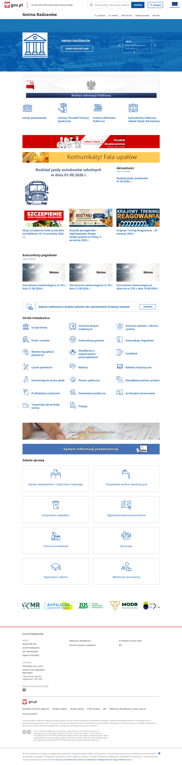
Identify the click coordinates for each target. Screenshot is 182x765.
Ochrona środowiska (55, 546)
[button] (154, 606)
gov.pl (33, 702)
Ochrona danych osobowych (82, 645)
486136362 (27, 672)
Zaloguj (158, 5)
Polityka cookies (59, 708)
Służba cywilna (77, 708)
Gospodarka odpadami (55, 515)
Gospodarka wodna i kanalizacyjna (126, 484)
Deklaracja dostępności (80, 640)
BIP (120, 645)
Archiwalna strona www (130, 640)
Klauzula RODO (29, 713)
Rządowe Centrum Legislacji (35, 708)
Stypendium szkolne (56, 577)
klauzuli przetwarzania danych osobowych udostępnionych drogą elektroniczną (93, 759)
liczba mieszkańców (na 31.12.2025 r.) (135, 45)
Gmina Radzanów (39, 14)
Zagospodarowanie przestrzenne (126, 515)
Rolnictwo (126, 546)
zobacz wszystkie (123, 171)
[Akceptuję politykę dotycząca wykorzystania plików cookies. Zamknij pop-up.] (159, 753)
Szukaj (138, 5)
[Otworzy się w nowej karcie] (24, 690)
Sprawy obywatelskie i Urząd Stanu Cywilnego (55, 484)
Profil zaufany (93, 708)
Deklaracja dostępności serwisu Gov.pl (127, 708)
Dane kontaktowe (77, 48)
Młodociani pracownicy (126, 577)
